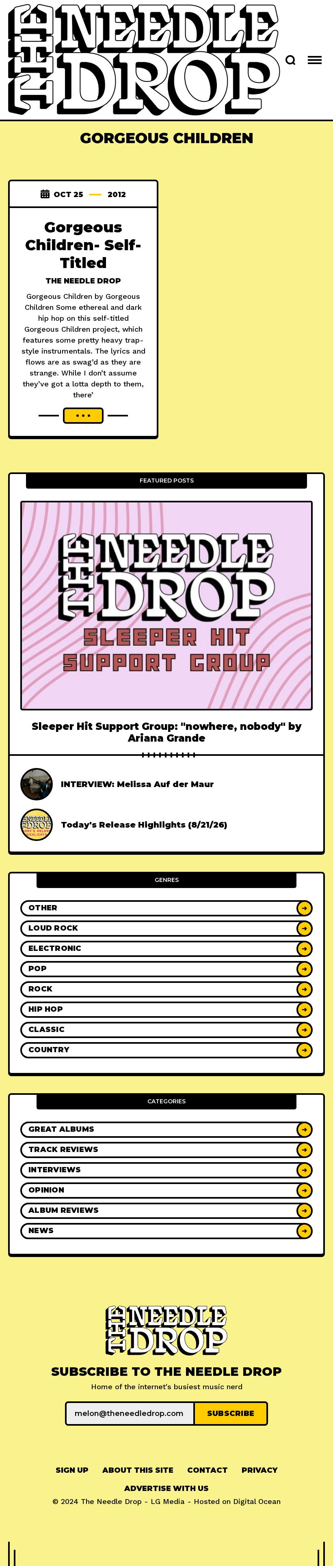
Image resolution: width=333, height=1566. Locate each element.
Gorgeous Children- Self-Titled (83, 245)
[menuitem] (72, 1470)
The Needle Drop (83, 281)
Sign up (72, 1470)
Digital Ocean (257, 1501)
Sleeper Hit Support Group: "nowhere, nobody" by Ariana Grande (166, 732)
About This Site (137, 1470)
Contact (207, 1470)
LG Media (168, 1501)
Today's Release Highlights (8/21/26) (144, 825)
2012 (117, 194)
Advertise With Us (166, 1488)
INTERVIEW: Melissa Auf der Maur (137, 784)
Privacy (259, 1470)
